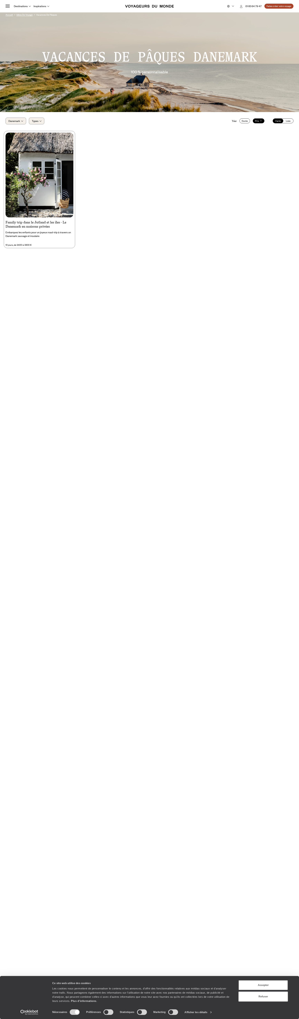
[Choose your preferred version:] (230, 6)
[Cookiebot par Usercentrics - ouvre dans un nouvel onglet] (29, 1012)
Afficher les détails (195, 1012)
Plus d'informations (83, 1000)
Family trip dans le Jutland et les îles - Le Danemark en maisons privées (36, 224)
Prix (257, 120)
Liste (288, 120)
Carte (278, 120)
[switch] (108, 1012)
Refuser (263, 996)
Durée (245, 120)
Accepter (263, 985)
